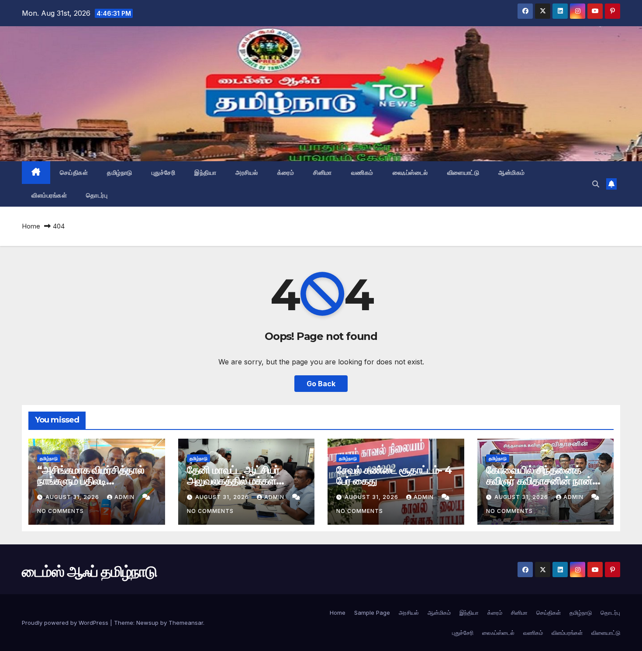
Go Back (321, 383)
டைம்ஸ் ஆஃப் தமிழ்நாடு (76, 92)
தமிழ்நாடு (119, 173)
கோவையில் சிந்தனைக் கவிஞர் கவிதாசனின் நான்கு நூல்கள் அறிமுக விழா (543, 481)
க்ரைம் (285, 173)
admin (125, 497)
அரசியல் (246, 173)
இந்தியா (205, 173)
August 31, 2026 (73, 497)
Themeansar (186, 622)
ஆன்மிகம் (511, 173)
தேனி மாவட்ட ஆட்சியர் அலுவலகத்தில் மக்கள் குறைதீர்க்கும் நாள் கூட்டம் (240, 481)
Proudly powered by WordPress (66, 622)
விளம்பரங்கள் (49, 195)
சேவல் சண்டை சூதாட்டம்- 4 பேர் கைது (394, 475)
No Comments (60, 511)
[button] (595, 184)
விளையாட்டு (463, 173)
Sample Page (372, 612)
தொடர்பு (96, 195)
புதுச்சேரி (164, 173)
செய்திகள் (74, 173)
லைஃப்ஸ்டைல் (410, 173)
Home (31, 226)
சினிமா (322, 173)
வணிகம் (362, 173)
